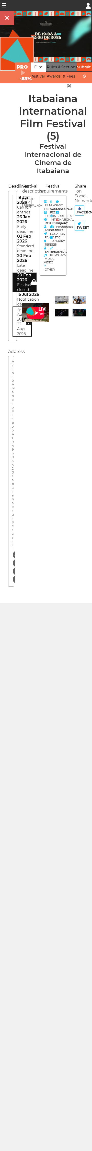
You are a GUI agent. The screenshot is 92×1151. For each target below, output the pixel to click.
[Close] (7, 18)
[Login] (88, 5)
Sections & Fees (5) (69, 76)
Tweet (80, 227)
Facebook (80, 212)
